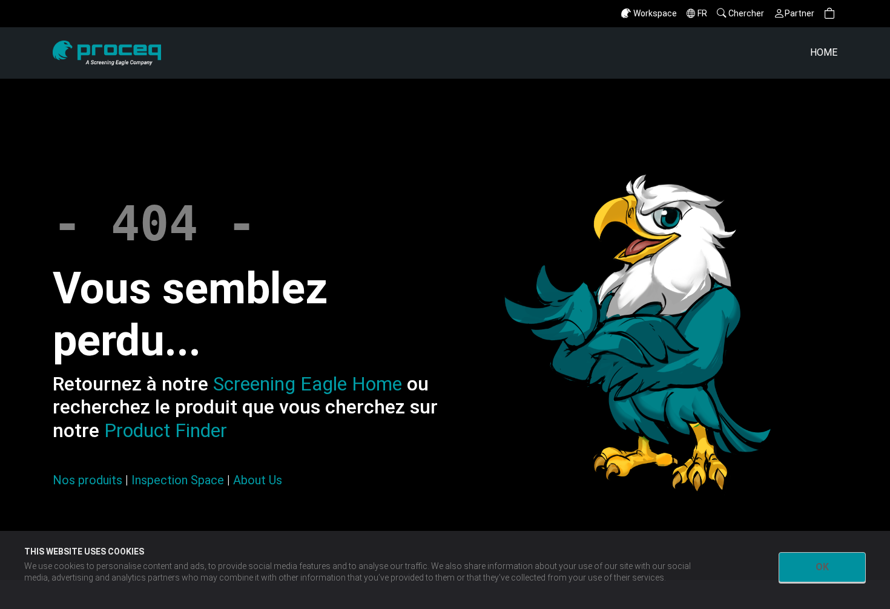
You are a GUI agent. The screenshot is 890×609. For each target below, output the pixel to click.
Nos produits (87, 480)
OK (822, 567)
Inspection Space (177, 480)
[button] (829, 13)
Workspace (655, 13)
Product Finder (165, 430)
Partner (799, 13)
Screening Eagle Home (307, 383)
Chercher (746, 13)
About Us (257, 480)
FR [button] (702, 13)
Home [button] (823, 52)
